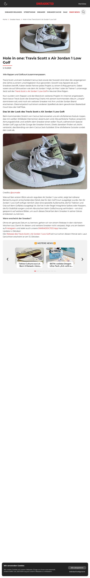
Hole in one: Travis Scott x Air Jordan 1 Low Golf (39, 19)
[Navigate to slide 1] (35, 271)
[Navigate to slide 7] (52, 271)
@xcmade (15, 192)
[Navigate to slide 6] (49, 271)
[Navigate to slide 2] (38, 271)
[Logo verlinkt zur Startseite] (45, 3)
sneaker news (15, 19)
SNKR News (74, 12)
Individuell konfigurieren (77, 572)
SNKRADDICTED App (48, 228)
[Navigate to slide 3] (40, 271)
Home (5, 19)
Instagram (11, 228)
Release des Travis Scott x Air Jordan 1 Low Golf (29, 234)
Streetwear (29, 12)
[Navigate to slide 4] (43, 271)
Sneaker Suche (54, 12)
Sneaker (41, 12)
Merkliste (82, 4)
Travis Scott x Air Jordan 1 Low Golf (31, 91)
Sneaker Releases (13, 12)
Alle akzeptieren (77, 568)
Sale (65, 12)
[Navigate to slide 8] (54, 271)
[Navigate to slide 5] (46, 271)
